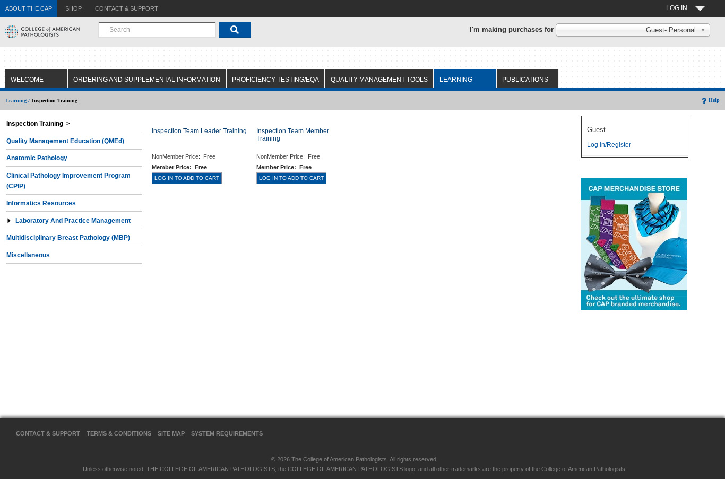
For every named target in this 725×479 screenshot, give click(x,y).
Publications (525, 79)
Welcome (27, 79)
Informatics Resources (41, 203)
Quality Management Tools (379, 79)
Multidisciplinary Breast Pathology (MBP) (68, 237)
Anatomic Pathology (36, 158)
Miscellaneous (28, 255)
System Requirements (227, 433)
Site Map (171, 433)
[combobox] (157, 30)
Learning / (17, 100)
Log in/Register (609, 145)
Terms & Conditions (119, 433)
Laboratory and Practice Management (73, 220)
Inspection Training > (38, 123)
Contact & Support (48, 433)
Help (714, 100)
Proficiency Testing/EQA (275, 79)
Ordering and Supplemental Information (146, 79)
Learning (455, 79)
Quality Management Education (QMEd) (65, 141)
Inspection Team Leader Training (199, 131)
